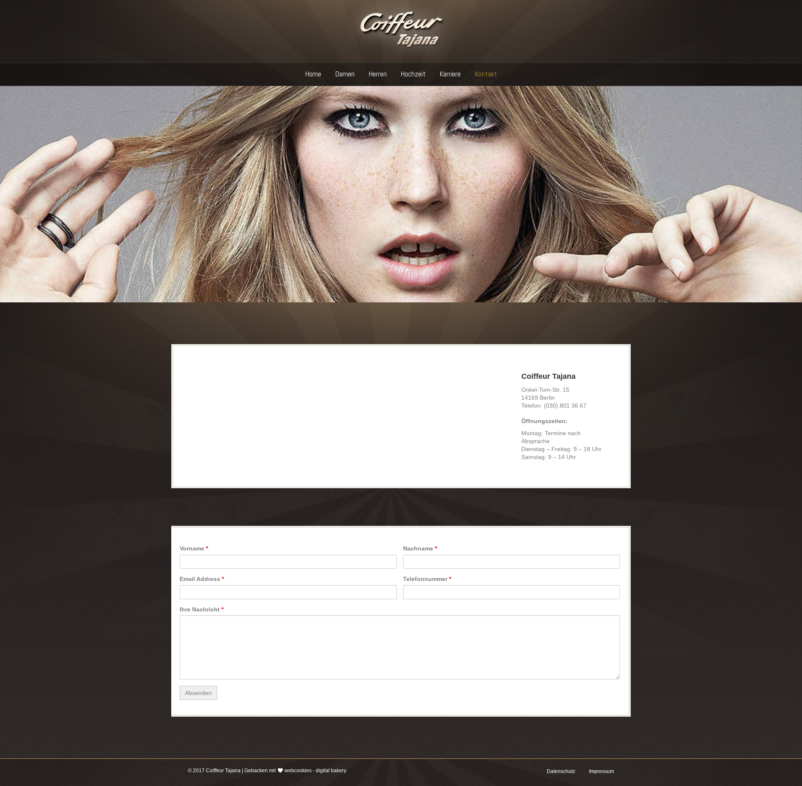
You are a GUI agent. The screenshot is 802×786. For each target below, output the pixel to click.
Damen (345, 74)
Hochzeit (413, 74)
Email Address (202, 579)
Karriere (450, 74)
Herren (378, 74)
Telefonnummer (427, 579)
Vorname (194, 548)
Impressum (601, 771)
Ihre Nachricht (201, 609)
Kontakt (486, 74)
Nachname (420, 548)
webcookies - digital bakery (315, 770)
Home (313, 74)
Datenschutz (561, 771)
